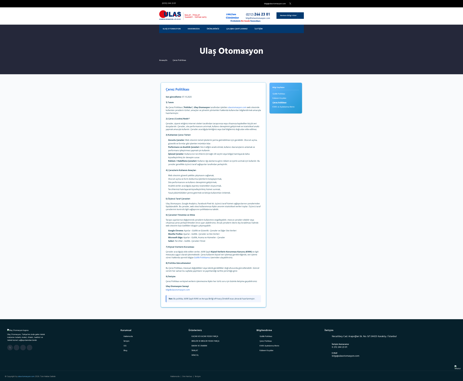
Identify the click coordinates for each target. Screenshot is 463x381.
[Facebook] (16, 347)
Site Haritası (187, 376)
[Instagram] (23, 347)
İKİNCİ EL (195, 355)
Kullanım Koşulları (279, 98)
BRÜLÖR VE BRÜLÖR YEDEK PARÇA (205, 341)
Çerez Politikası (279, 102)
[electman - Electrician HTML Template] (182, 15)
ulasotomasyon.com (237, 107)
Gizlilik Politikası (278, 93)
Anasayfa (163, 60)
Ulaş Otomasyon (172, 28)
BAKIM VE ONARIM (199, 345)
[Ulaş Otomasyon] (18, 330)
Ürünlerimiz (213, 28)
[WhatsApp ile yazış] (458, 368)
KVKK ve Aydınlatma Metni (283, 107)
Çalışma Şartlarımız (237, 28)
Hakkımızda (194, 28)
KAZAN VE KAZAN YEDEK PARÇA (205, 336)
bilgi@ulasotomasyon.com (274, 3)
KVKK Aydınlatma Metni (269, 345)
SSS (125, 345)
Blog (125, 350)
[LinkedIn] (29, 347)
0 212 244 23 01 (339, 347)
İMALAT (195, 350)
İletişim (259, 28)
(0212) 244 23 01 (169, 3)
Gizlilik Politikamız (202, 257)
